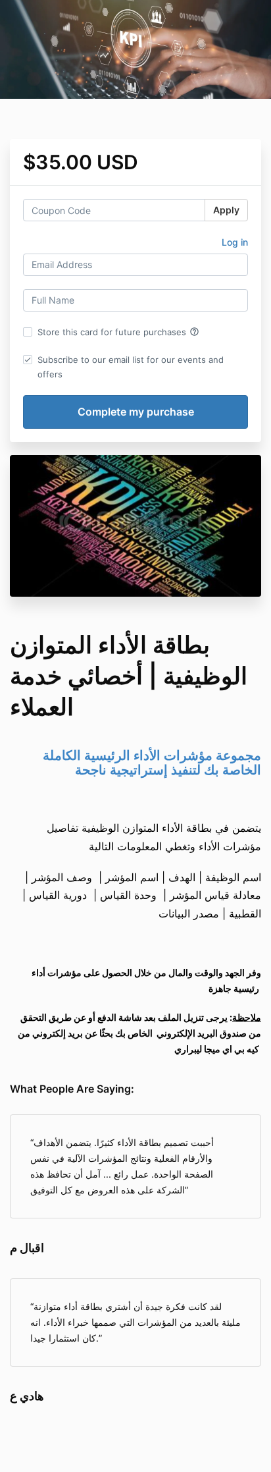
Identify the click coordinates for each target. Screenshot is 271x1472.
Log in (235, 242)
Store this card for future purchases (118, 332)
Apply (226, 209)
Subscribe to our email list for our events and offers (130, 366)
